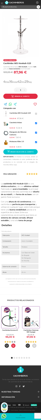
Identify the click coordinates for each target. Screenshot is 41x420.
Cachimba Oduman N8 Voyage (31, 331)
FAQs (35, 407)
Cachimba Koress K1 (10, 330)
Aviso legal (29, 407)
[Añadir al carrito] (13, 346)
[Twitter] (24, 386)
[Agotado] (34, 346)
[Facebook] (20, 386)
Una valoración (10, 174)
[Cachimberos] (17, 2)
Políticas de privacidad (17, 407)
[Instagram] (16, 386)
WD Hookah (26, 235)
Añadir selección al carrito (22, 152)
